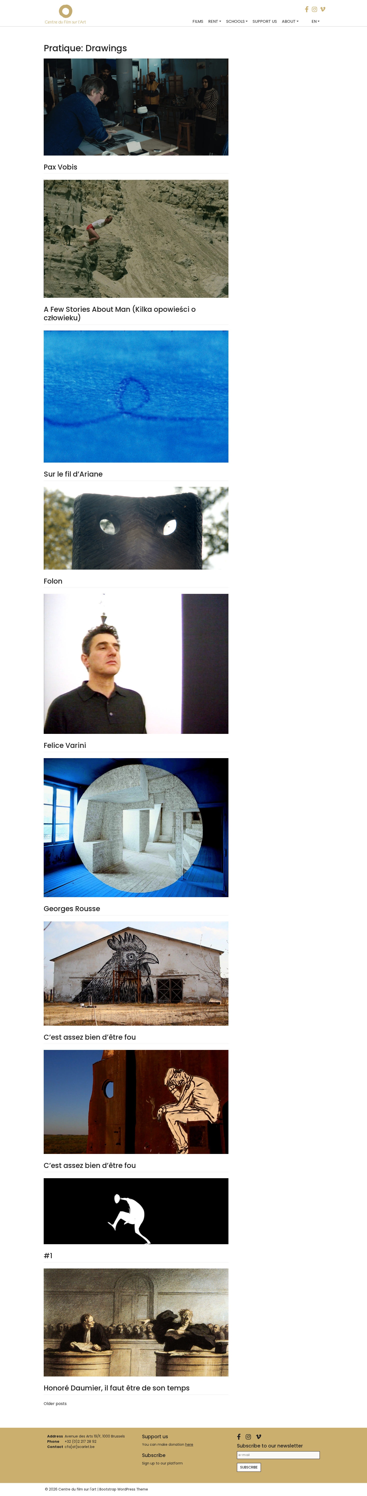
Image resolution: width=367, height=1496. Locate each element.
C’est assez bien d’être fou (90, 1037)
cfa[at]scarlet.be (80, 1446)
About (289, 21)
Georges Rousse (72, 909)
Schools (235, 21)
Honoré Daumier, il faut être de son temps (117, 1388)
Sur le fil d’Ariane (73, 474)
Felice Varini (65, 745)
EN (314, 21)
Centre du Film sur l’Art (65, 22)
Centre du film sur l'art (77, 1489)
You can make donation (167, 1444)
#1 (48, 1256)
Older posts (55, 1403)
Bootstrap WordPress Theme (123, 1489)
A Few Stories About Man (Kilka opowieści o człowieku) (120, 314)
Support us (265, 21)
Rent (213, 21)
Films (197, 21)
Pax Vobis (60, 167)
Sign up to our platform (162, 1463)
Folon (53, 581)
